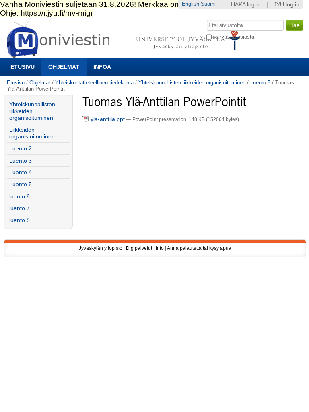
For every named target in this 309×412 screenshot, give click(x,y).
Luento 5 (260, 83)
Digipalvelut (139, 248)
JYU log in (286, 5)
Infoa (102, 67)
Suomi (208, 4)
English (190, 4)
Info (160, 248)
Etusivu (22, 67)
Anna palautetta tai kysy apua (199, 248)
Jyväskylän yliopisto (100, 248)
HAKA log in (246, 5)
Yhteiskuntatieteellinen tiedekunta (94, 83)
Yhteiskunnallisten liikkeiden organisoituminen (191, 83)
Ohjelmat (63, 67)
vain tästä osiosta (233, 37)
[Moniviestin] (126, 54)
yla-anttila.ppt (107, 119)
